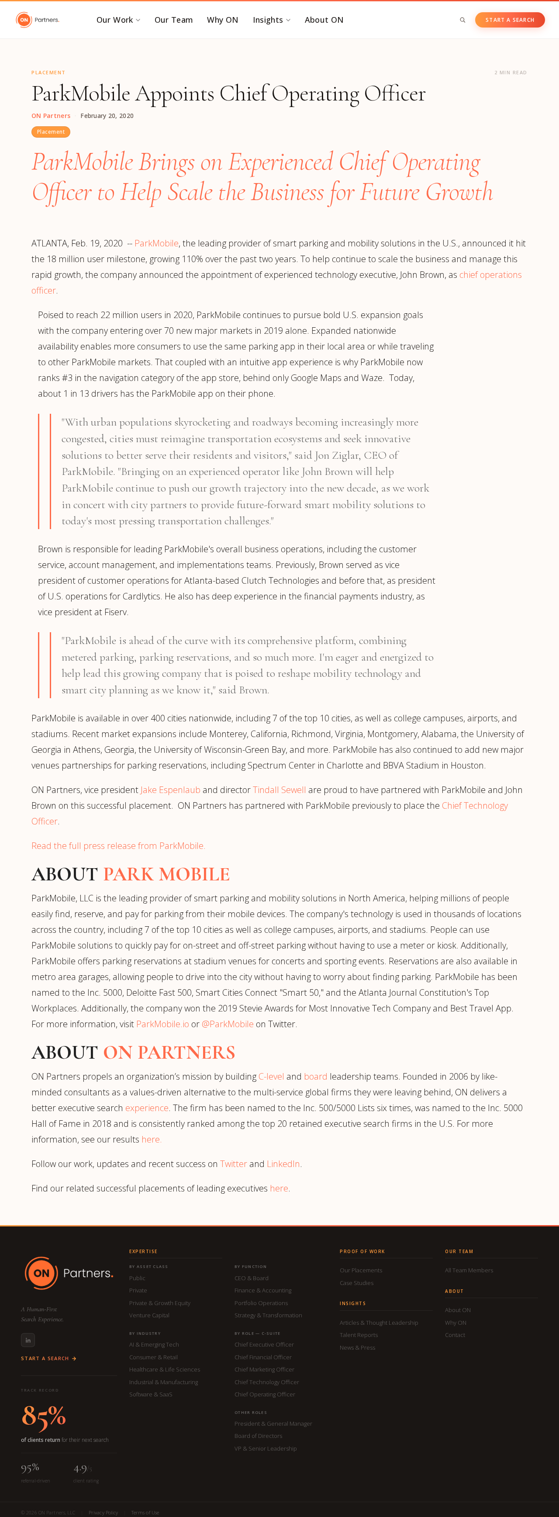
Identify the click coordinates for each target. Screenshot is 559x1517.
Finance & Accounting (263, 1290)
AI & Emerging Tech (154, 1344)
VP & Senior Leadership (266, 1448)
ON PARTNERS (169, 1052)
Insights (268, 19)
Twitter (233, 1164)
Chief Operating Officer (265, 1394)
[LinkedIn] (28, 1340)
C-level (271, 1076)
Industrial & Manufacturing (163, 1382)
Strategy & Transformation (268, 1315)
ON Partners (50, 115)
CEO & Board (252, 1278)
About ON (324, 19)
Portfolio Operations (261, 1303)
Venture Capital (149, 1315)
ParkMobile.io (162, 1024)
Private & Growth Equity (159, 1303)
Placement (51, 131)
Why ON (222, 19)
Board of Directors (258, 1436)
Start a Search (510, 20)
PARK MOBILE (166, 874)
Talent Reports (359, 1335)
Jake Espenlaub (170, 790)
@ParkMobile (228, 1024)
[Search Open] (462, 20)
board (316, 1076)
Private (138, 1290)
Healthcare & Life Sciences (164, 1369)
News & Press (357, 1347)
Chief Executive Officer (264, 1344)
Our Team (174, 19)
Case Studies (356, 1283)
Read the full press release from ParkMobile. (118, 846)
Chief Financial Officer (263, 1357)
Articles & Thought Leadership (379, 1323)
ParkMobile (157, 243)
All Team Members (469, 1270)
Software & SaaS (151, 1394)
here (279, 1188)
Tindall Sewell (279, 790)
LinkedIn (283, 1164)
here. (151, 1139)
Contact (455, 1335)
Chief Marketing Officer (264, 1369)
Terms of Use (145, 1512)
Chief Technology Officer (267, 1382)
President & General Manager (273, 1423)
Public (137, 1278)
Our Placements (361, 1270)
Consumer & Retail (153, 1357)
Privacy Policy (103, 1512)
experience (147, 1108)
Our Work (115, 19)
